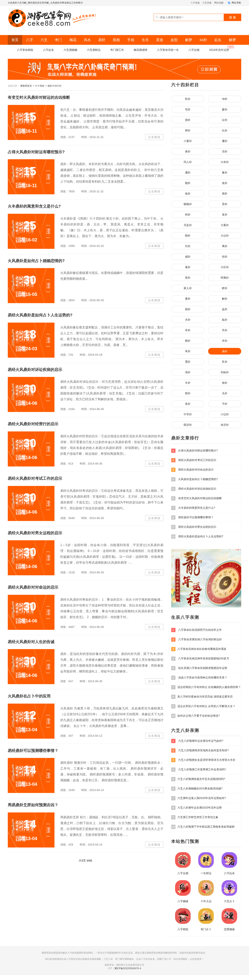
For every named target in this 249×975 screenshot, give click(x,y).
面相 (116, 40)
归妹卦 (225, 372)
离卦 (224, 246)
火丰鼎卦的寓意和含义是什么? (34, 206)
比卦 (224, 130)
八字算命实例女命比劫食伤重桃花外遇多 (199, 649)
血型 (174, 40)
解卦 (224, 298)
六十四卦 (39, 85)
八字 (29, 40)
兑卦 (224, 393)
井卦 (224, 340)
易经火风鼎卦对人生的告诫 (31, 642)
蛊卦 (224, 183)
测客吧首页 (26, 85)
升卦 (224, 330)
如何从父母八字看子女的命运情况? (196, 715)
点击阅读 (154, 137)
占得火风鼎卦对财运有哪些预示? (36, 152)
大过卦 (225, 235)
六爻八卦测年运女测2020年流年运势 (197, 807)
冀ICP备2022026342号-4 (127, 968)
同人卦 (188, 162)
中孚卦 (188, 414)
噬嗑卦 (188, 204)
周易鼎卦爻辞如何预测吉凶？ (33, 805)
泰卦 (187, 151)
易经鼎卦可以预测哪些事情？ (33, 750)
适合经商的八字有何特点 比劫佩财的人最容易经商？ (207, 687)
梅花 (72, 40)
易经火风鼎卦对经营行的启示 (33, 424)
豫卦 (224, 172)
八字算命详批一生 (168, 49)
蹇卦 (187, 298)
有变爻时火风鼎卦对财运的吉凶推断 (39, 97)
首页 (14, 40)
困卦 (187, 340)
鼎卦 (49, 85)
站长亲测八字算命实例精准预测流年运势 (200, 668)
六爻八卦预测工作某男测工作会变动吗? (199, 769)
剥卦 (187, 214)
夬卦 (187, 319)
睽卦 (224, 288)
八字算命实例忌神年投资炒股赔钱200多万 (201, 658)
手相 (130, 40)
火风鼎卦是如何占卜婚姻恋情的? (36, 261)
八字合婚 (194, 49)
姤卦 (224, 319)
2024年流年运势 (219, 49)
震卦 (187, 361)
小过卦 (225, 414)
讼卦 (224, 119)
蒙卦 (224, 109)
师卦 (187, 130)
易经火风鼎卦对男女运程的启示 (35, 533)
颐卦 (187, 235)
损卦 (187, 309)
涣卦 (187, 403)
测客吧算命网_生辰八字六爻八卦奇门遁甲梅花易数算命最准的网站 (52, 18)
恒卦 (224, 256)
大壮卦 (225, 267)
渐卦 (187, 372)
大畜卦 (225, 225)
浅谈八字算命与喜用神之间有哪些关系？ (200, 677)
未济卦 (225, 424)
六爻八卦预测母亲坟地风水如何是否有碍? (201, 750)
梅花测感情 (140, 49)
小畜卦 (188, 141)
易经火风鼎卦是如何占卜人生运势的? (40, 315)
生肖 (145, 40)
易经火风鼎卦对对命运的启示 (33, 587)
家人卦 (188, 288)
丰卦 (187, 382)
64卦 (203, 40)
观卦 (224, 193)
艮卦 (224, 361)
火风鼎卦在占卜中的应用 (29, 696)
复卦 (224, 214)
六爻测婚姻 (70, 49)
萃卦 (187, 330)
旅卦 (224, 382)
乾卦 (187, 98)
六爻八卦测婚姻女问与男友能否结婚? (198, 788)
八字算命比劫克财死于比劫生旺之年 (197, 630)
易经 (101, 40)
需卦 (187, 119)
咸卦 (187, 256)
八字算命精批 (25, 49)
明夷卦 (225, 277)
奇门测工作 (117, 49)
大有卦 (225, 162)
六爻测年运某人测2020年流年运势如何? (199, 798)
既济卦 (188, 424)
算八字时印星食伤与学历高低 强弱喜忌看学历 (203, 696)
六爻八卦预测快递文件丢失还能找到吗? (199, 779)
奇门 (58, 40)
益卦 (224, 309)
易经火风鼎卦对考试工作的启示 (35, 478)
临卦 (187, 193)
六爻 (43, 40)
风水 (87, 40)
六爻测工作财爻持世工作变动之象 (195, 817)
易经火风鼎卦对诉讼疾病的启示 (35, 369)
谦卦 (187, 172)
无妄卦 (188, 225)
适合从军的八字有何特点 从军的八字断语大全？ (204, 706)
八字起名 (48, 49)
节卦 (224, 403)
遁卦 (187, 267)
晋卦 (187, 277)
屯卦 (187, 109)
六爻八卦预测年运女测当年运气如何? (198, 741)
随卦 (187, 183)
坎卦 (187, 246)
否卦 (224, 151)
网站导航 (236, 2)
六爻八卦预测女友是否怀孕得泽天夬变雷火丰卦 (204, 760)
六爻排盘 (207, 2)
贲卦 (224, 204)
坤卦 (224, 98)
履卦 (224, 141)
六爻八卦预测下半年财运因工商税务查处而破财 (203, 826)
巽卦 (187, 393)
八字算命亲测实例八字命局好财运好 (197, 639)
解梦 (188, 40)
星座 (159, 40)
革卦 (187, 351)
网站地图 (219, 2)
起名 (217, 40)
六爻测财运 (94, 49)
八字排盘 (195, 2)
